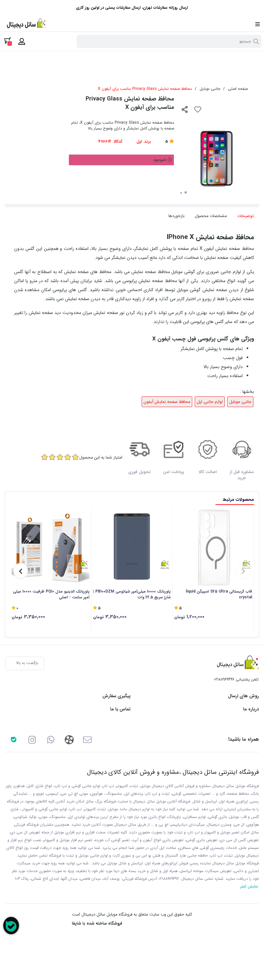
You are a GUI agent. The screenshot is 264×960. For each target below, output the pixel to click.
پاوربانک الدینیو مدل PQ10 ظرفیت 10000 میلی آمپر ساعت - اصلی (51, 594)
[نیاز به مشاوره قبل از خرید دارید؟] (11, 925)
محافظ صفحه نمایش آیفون (167, 401)
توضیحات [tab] (245, 216)
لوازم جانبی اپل (210, 401)
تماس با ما (120, 709)
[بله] (13, 739)
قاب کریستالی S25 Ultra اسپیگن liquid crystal (219, 594)
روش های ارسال (243, 696)
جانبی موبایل (210, 89)
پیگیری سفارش (116, 696)
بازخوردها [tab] (176, 216)
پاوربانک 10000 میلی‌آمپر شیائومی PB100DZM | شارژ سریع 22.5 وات (132, 594)
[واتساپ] (50, 739)
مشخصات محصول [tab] (211, 216)
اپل (139, 141)
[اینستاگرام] (32, 739)
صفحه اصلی (238, 89)
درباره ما (251, 709)
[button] (243, 571)
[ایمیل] (87, 739)
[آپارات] (69, 739)
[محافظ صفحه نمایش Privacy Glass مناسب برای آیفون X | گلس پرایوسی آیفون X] (236, 663)
